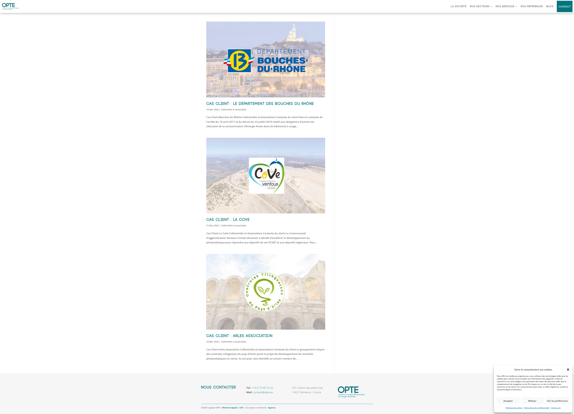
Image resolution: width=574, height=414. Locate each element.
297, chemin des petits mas (307, 387)
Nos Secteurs (479, 6)
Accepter (508, 400)
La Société (459, 6)
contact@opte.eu (263, 392)
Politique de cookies (514, 408)
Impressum (556, 408)
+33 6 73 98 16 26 (262, 387)
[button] (568, 369)
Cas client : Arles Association (239, 336)
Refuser (532, 400)
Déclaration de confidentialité (536, 408)
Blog (550, 6)
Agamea (271, 407)
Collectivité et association (233, 109)
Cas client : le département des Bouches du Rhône (260, 104)
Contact (565, 6)
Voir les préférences (557, 400)
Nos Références (532, 6)
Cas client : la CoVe (228, 220)
